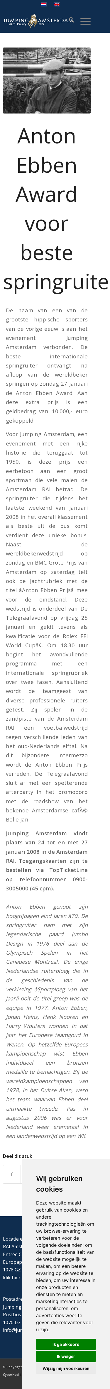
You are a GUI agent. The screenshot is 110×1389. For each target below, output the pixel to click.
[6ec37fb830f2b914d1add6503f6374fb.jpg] (47, 81)
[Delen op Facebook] (12, 1174)
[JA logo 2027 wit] (38, 21)
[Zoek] (69, 21)
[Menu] (83, 21)
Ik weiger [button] (66, 1356)
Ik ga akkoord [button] (66, 1344)
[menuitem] (69, 21)
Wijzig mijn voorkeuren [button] (66, 1368)
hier (16, 1277)
